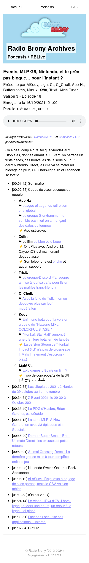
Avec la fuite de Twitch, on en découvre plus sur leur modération (43, 303)
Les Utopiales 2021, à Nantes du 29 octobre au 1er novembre (42, 389)
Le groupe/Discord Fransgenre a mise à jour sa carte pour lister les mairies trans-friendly (44, 282)
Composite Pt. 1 (44, 137)
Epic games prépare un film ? (44, 370)
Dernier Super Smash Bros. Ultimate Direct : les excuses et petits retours (41, 440)
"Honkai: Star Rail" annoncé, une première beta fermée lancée (44, 337)
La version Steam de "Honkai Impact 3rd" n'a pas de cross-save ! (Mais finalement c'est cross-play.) (44, 352)
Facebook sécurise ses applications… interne (37, 519)
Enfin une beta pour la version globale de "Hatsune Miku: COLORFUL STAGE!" (43, 324)
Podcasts (47, 6)
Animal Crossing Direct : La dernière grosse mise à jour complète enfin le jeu (41, 456)
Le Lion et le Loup (47, 241)
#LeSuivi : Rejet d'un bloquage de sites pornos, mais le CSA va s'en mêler (43, 483)
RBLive (37, 56)
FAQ (74, 6)
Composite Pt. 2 (69, 137)
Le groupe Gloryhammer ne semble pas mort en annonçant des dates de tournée (42, 220)
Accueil (16, 6)
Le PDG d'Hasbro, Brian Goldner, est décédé (38, 411)
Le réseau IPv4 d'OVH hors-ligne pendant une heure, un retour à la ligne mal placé (41, 505)
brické (57, 261)
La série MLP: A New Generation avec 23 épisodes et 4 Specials (38, 424)
